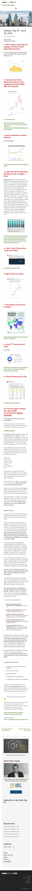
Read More (15, 792)
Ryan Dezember (10, 119)
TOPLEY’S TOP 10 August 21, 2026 (11, 836)
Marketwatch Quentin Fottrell (12, 268)
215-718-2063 (8, 5)
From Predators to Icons (15, 686)
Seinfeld (23, 593)
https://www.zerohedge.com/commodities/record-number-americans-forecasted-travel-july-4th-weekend (16, 369)
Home (5, 852)
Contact (6, 859)
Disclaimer (7, 861)
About (6, 857)
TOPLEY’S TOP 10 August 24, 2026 (11, 834)
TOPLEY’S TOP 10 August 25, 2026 (11, 831)
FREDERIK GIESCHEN (9, 430)
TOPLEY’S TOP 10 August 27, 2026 (11, 829)
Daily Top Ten (8, 855)
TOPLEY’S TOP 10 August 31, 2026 (11, 826)
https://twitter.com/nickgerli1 (12, 403)
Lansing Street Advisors (18, 781)
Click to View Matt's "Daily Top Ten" (16, 755)
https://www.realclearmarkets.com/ (18, 719)
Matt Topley (12, 41)
